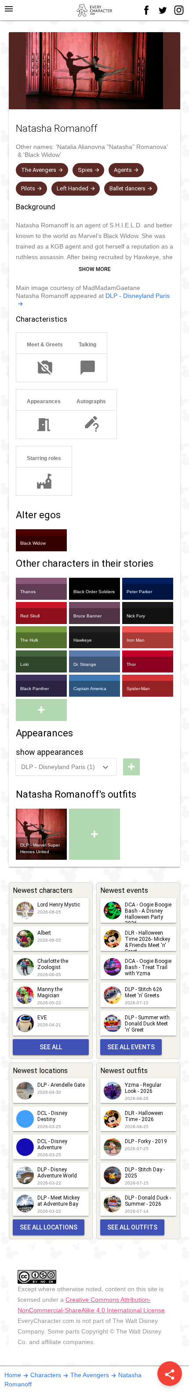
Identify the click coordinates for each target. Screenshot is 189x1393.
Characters (45, 1374)
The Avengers (89, 1374)
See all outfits (132, 1227)
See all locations (48, 1227)
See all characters (51, 1049)
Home (12, 1374)
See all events (131, 1047)
